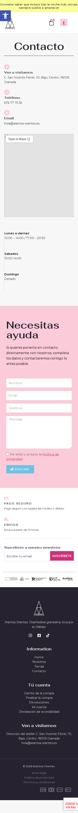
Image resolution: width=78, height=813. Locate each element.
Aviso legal (39, 772)
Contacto (39, 671)
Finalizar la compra (39, 698)
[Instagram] (30, 635)
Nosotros (39, 662)
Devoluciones (39, 702)
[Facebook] (39, 635)
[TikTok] (48, 635)
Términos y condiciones (39, 782)
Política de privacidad (39, 777)
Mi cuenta (39, 707)
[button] (5, 15)
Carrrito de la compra (39, 693)
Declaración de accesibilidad (39, 712)
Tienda (39, 666)
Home (39, 657)
